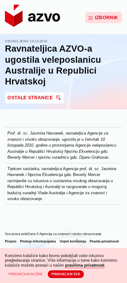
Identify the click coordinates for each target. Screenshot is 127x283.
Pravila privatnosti (104, 241)
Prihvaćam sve (65, 274)
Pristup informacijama (38, 241)
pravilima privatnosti (84, 265)
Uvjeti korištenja (73, 241)
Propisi (10, 241)
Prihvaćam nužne (26, 274)
